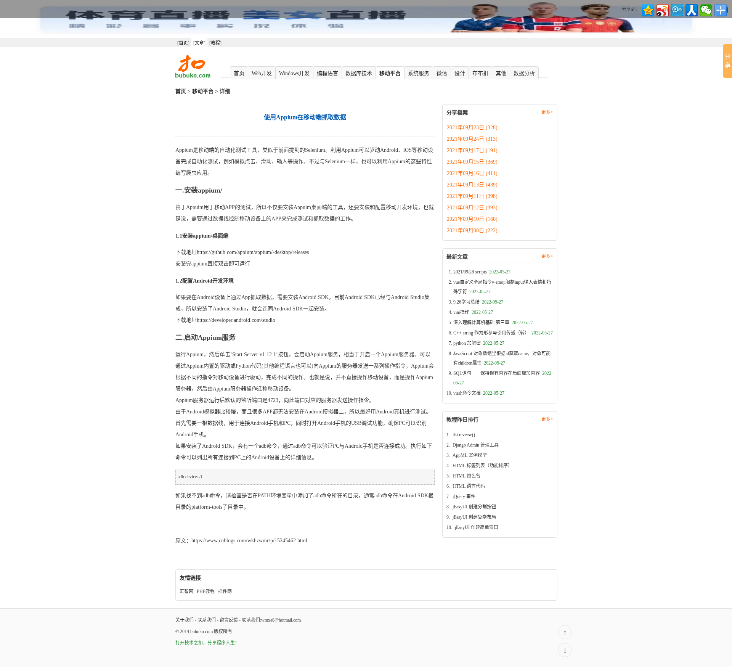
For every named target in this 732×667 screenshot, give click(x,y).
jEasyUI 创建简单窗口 (476, 527)
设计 (459, 73)
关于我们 (184, 620)
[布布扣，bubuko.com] (192, 76)
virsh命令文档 (478, 393)
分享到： (631, 9)
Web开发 (262, 73)
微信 (442, 73)
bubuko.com (201, 631)
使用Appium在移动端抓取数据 (210, 524)
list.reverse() (464, 434)
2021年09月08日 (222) (472, 230)
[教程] (215, 43)
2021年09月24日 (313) (472, 139)
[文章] (199, 43)
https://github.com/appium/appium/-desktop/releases (253, 252)
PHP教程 (206, 591)
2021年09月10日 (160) (472, 219)
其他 (501, 73)
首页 (239, 73)
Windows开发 (294, 73)
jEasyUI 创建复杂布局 (474, 517)
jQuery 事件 (464, 496)
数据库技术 (358, 73)
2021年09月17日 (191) (472, 150)
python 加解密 (478, 343)
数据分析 (524, 73)
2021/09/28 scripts (481, 272)
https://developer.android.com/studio (236, 320)
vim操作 (473, 312)
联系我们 (206, 620)
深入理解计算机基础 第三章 (493, 322)
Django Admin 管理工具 (476, 445)
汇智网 (186, 591)
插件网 (225, 591)
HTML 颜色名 (466, 476)
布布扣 (480, 73)
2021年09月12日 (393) (472, 208)
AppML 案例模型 (470, 455)
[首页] (183, 43)
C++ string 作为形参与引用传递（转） (503, 333)
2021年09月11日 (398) (472, 196)
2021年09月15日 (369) (472, 162)
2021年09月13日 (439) (472, 185)
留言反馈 (229, 620)
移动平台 (390, 73)
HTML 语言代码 (469, 486)
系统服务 (418, 73)
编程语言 (327, 73)
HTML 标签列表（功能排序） (482, 465)
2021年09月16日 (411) (472, 173)
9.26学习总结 (478, 302)
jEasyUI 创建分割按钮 (474, 506)
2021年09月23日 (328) (472, 127)
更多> (547, 112)
